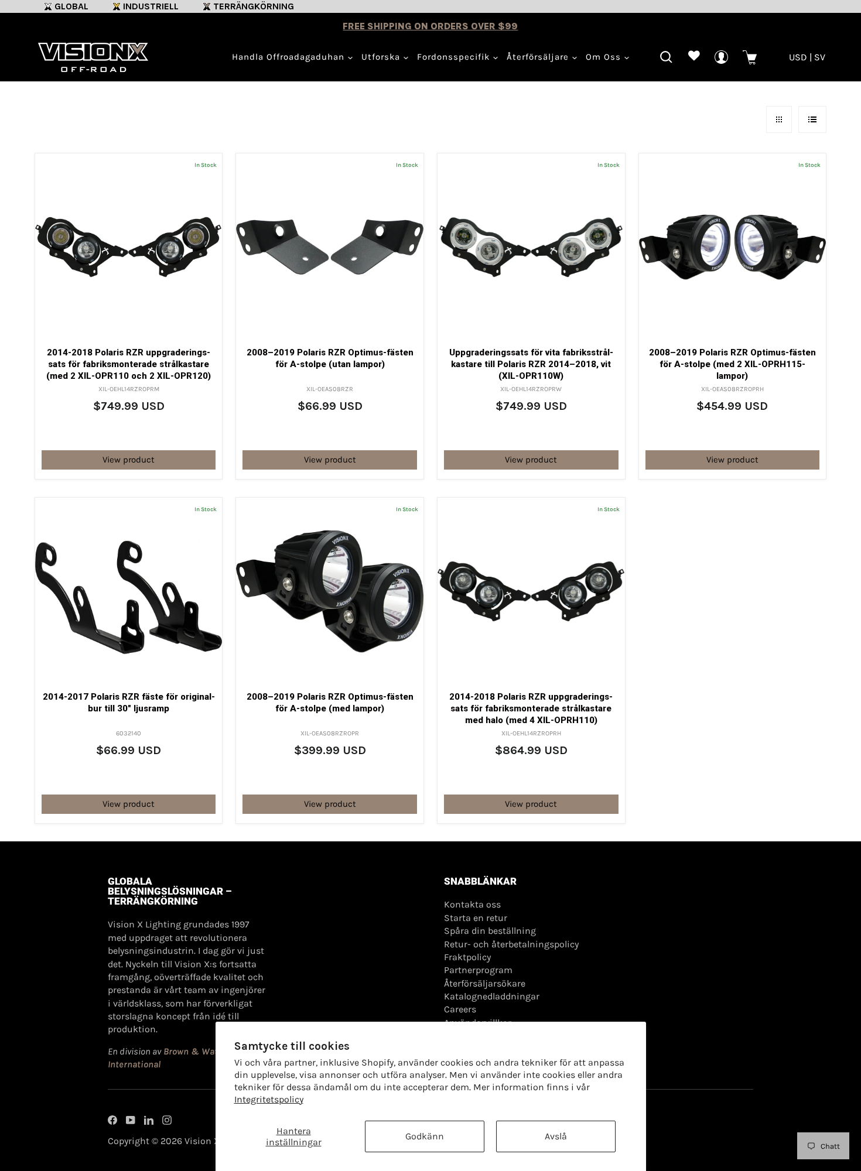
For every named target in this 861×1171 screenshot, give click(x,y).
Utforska (382, 57)
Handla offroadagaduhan (289, 57)
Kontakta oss (472, 904)
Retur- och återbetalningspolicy (511, 944)
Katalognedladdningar (491, 996)
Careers (460, 1009)
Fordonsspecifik (455, 57)
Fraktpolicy (467, 957)
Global (71, 6)
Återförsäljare (539, 57)
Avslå (556, 1136)
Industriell (151, 6)
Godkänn (424, 1136)
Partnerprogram (478, 969)
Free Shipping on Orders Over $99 (430, 26)
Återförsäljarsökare (484, 983)
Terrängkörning (253, 6)
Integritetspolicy (268, 1099)
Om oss (605, 57)
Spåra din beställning (490, 930)
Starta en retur (475, 917)
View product (128, 459)
